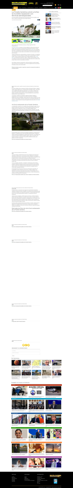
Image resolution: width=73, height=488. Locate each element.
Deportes (36, 7)
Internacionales (30, 7)
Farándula (45, 7)
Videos (25, 477)
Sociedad (40, 7)
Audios (25, 476)
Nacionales (24, 7)
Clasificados (50, 7)
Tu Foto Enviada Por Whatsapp (29, 480)
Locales (19, 7)
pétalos (32, 49)
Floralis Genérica (16, 47)
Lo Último (15, 7)
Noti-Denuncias (26, 479)
